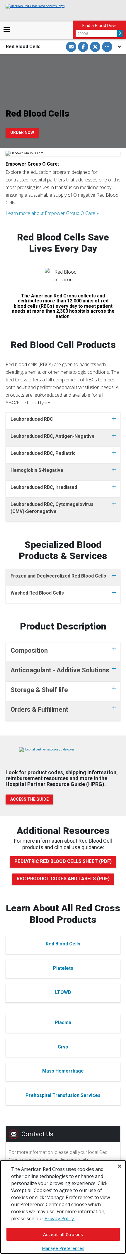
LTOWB (63, 992)
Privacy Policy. (60, 1218)
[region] (63, 1207)
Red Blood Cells (63, 944)
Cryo (63, 1047)
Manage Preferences (63, 1248)
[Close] (119, 1166)
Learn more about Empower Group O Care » (52, 213)
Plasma (63, 1022)
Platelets (63, 968)
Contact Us (37, 1134)
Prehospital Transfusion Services (63, 1095)
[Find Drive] (120, 33)
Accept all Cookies (63, 1234)
